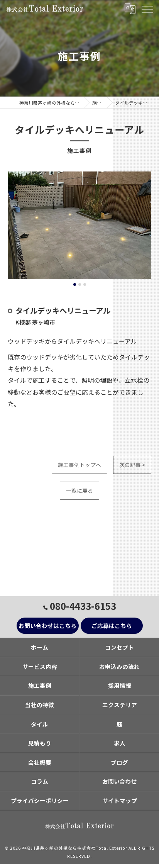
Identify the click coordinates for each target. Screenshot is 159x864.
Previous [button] (15, 228)
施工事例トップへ (79, 464)
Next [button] (143, 228)
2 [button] (79, 284)
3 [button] (84, 284)
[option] (79, 225)
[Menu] (147, 8)
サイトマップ (119, 800)
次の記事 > (132, 464)
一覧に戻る (79, 490)
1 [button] (74, 284)
